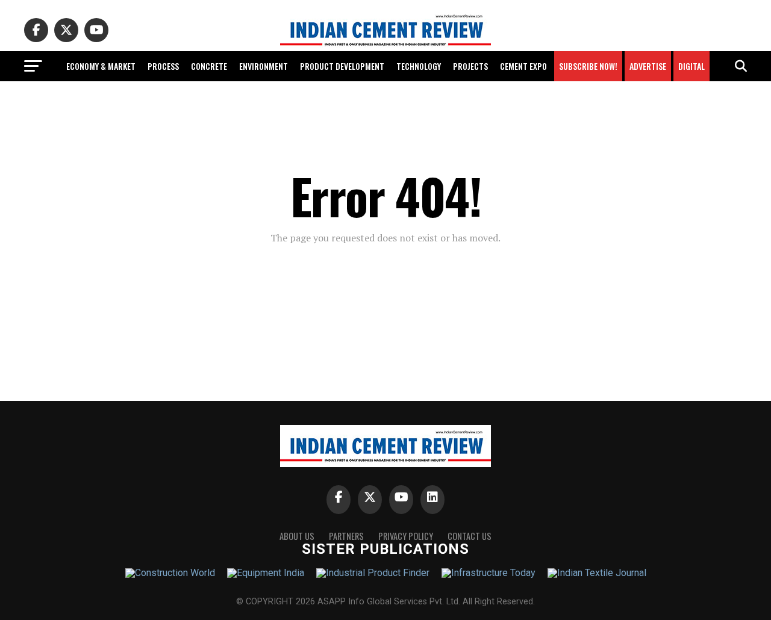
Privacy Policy (405, 536)
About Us (296, 536)
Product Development (342, 66)
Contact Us (470, 536)
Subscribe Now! (588, 66)
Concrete (209, 66)
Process (163, 66)
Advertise (647, 66)
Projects (470, 66)
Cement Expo (523, 66)
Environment (263, 66)
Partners (346, 536)
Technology (418, 66)
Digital (691, 66)
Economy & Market (101, 66)
